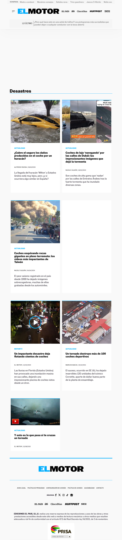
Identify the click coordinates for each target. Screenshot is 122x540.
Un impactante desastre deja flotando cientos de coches (32, 355)
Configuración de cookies (56, 488)
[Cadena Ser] (107, 11)
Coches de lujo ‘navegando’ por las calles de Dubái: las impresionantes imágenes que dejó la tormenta (85, 157)
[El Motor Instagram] (63, 495)
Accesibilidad (89, 488)
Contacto (100, 488)
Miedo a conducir (27, 2)
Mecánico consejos (45, 2)
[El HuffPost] (96, 11)
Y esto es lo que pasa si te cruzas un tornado (34, 437)
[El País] (65, 11)
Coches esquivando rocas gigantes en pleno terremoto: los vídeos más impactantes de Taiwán (34, 258)
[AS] (73, 11)
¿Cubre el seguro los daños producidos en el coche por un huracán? (33, 155)
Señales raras (62, 2)
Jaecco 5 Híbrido (94, 2)
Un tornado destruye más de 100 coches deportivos (86, 355)
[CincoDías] (82, 11)
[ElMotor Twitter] (59, 495)
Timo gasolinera (77, 2)
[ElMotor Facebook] (56, 495)
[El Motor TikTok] (67, 495)
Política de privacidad (36, 488)
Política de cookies (75, 488)
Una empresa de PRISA (61, 529)
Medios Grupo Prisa (61, 536)
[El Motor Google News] (71, 495)
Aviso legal (21, 488)
